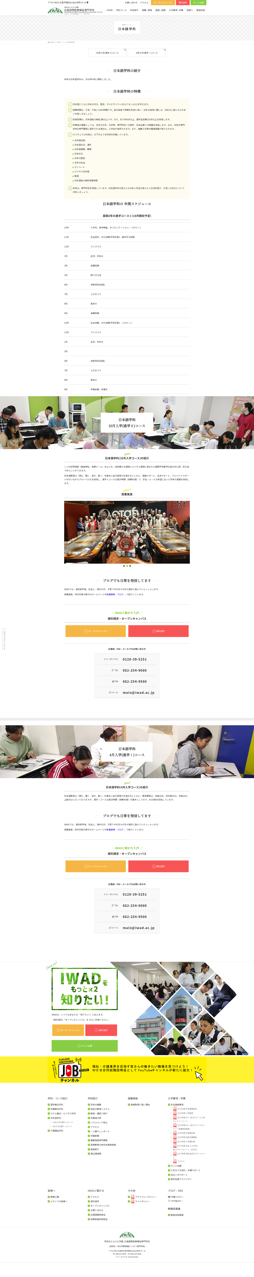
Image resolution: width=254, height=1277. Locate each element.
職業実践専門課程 (99, 1140)
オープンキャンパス (163, 2)
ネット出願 (198, 2)
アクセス (144, 2)
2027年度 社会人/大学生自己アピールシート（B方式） (185, 1147)
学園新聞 (95, 1135)
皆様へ (190, 10)
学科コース (121, 10)
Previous (60, 534)
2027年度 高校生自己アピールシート (189, 1155)
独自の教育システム (100, 1108)
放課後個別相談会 (99, 1219)
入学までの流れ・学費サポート (185, 1170)
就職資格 (147, 10)
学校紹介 (134, 10)
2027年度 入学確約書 (186, 1141)
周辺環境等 (96, 1153)
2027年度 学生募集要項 (187, 1108)
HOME (110, 10)
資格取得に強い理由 (140, 1104)
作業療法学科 (57, 1108)
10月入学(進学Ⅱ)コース (107, 52)
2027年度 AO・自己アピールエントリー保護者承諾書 (189, 1127)
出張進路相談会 (98, 1214)
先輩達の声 (96, 1117)
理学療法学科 (57, 1104)
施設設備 (160, 10)
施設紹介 (95, 1149)
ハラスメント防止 (99, 1122)
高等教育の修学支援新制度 (103, 1144)
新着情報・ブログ (114, 594)
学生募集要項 (177, 1104)
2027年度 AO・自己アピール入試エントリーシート (189, 1119)
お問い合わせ (131, 2)
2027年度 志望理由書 (186, 1132)
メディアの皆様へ (59, 1201)
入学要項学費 (176, 10)
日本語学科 (56, 1117)
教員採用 (200, 10)
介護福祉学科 (57, 1130)
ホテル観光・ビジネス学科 (63, 1113)
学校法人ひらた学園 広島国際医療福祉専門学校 (127, 1241)
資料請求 (183, 2)
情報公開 (55, 1196)
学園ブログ (176, 1196)
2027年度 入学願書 (185, 1113)
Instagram (176, 1200)
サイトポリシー (142, 1201)
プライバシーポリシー (145, 1196)
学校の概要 (96, 1104)
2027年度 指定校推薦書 (187, 1137)
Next (193, 534)
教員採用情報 (177, 1214)
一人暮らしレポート (100, 1131)
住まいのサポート (179, 1174)
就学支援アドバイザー (181, 1179)
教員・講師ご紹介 (99, 1113)
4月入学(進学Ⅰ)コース (147, 52)
